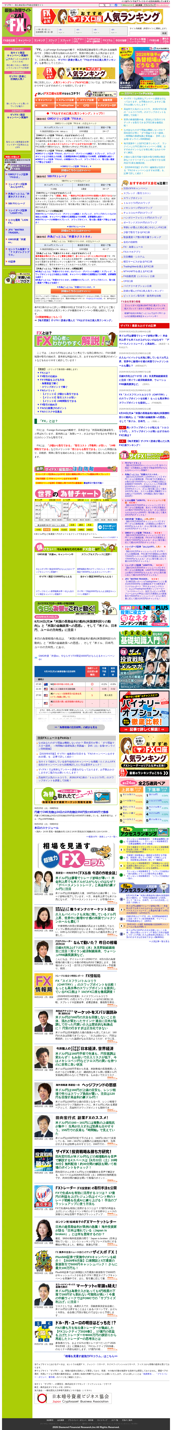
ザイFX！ (135, 1424)
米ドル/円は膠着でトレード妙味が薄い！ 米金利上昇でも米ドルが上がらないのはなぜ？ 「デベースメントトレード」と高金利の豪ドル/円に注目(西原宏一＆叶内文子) (147, 909)
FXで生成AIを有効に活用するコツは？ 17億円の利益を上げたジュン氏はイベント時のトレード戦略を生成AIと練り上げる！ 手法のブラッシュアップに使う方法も (86, 1198)
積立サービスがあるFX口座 (137, 261)
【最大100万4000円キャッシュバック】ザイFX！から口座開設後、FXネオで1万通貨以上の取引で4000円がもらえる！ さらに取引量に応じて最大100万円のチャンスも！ (145, 538)
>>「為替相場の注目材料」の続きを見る (76, 727)
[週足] (81, 524)
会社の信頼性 (130, 242)
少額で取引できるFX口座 (136, 232)
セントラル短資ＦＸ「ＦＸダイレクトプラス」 (18, 252)
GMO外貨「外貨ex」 (17, 241)
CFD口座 (128, 281)
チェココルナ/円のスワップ (137, 212)
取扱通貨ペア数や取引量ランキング (142, 237)
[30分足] (72, 529)
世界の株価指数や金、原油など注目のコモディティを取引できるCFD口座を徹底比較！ (144, 122)
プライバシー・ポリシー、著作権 (80, 1420)
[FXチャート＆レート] (107, 526)
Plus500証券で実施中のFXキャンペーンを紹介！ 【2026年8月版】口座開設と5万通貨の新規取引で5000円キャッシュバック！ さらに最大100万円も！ (86, 1262)
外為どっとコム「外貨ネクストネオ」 (18, 195)
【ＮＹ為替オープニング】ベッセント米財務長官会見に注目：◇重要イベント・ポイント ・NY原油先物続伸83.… (147, 849)
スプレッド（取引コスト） (137, 193)
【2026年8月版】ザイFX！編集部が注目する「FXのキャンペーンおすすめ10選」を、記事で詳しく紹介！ (76, 755)
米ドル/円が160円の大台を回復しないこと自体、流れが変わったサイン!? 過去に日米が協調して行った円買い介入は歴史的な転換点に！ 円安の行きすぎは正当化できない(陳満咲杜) (147, 933)
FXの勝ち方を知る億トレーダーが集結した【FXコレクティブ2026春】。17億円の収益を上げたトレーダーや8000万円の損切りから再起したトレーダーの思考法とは (86, 1333)
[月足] (90, 524)
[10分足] (55, 529)
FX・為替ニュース (133, 247)
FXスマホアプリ (132, 251)
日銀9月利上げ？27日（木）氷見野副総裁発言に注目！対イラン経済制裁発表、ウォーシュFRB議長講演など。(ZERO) (147, 918)
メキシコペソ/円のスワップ (137, 207)
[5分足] (47, 529)
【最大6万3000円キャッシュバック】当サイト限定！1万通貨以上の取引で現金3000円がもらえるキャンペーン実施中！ (146, 466)
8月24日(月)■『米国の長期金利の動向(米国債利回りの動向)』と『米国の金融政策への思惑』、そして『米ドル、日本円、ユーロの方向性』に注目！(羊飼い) (147, 899)
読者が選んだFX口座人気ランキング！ (143, 291)
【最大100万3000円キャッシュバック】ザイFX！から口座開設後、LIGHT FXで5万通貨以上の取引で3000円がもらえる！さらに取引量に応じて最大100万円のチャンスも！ (145, 570)
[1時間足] (81, 529)
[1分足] (38, 529)
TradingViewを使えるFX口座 (138, 266)
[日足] (72, 524)
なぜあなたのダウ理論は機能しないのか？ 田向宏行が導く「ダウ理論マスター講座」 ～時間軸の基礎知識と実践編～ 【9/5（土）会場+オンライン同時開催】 (76, 745)
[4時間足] (90, 529)
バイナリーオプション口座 (137, 286)
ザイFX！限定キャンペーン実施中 (17, 116)
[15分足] (64, 529)
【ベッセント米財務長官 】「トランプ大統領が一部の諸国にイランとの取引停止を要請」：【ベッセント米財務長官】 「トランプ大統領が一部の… (147, 875)
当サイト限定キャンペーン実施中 (17, 54)
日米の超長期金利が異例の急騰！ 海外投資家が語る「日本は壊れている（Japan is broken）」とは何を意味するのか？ (86, 1230)
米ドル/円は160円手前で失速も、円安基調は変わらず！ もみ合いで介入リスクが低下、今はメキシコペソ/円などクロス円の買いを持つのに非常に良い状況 (86, 1059)
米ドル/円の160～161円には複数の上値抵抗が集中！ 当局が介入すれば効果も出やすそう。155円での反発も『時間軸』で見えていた (85, 1128)
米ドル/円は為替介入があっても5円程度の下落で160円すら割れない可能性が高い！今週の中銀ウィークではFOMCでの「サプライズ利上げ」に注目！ (85, 1296)
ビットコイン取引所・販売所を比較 (142, 295)
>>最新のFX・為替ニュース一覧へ (101, 836)
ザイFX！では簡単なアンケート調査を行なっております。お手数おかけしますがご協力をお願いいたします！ (76, 771)
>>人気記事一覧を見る (159, 941)
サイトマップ (102, 1420)
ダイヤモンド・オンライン (70, 1424)
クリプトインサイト (121, 1424)
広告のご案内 (127, 1420)
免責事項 (50, 1420)
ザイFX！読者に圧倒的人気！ (17, 77)
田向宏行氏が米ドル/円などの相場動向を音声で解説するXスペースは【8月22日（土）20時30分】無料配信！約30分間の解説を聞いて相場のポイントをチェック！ (86, 1162)
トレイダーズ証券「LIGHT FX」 (17, 212)
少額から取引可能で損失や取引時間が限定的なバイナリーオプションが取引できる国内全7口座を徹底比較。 (144, 160)
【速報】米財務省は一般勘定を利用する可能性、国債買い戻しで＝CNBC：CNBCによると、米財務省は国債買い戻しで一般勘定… (146, 857)
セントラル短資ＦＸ (110, 537)
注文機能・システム (134, 256)
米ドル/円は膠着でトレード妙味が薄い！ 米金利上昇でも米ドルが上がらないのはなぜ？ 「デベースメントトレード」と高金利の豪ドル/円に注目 (85, 883)
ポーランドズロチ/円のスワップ (140, 222)
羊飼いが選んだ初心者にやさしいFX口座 (144, 227)
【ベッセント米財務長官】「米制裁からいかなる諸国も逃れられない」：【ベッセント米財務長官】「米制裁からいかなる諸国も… (147, 865)
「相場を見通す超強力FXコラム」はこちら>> (89, 1356)
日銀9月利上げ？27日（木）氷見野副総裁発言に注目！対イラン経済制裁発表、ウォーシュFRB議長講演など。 (85, 951)
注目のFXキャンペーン (135, 188)
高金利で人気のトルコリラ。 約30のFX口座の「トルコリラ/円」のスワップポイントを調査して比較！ (76, 779)
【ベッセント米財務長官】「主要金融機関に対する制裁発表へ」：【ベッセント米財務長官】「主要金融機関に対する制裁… (147, 841)
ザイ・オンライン (105, 1424)
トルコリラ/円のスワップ (136, 203)
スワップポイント (132, 198)
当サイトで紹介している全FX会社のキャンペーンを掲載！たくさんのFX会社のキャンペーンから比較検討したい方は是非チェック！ (76, 763)
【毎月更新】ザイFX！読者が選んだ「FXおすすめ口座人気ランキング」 (75, 320)
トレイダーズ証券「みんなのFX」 (17, 185)
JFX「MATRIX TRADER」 (16, 231)
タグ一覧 (114, 1420)
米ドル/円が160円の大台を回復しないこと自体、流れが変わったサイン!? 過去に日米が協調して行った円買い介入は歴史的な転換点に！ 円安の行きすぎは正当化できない (86, 1023)
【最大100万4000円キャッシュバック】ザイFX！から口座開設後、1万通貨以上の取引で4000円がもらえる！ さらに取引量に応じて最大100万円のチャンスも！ (145, 524)
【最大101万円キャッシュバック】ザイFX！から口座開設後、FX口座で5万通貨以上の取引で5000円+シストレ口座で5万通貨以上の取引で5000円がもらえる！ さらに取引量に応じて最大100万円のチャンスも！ (146, 553)
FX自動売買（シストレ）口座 (139, 276)
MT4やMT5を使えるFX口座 (138, 271)
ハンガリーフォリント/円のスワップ (142, 217)
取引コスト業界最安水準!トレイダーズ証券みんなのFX (17, 145)
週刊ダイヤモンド (89, 1424)
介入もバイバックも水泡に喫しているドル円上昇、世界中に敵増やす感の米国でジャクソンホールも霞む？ (85, 918)
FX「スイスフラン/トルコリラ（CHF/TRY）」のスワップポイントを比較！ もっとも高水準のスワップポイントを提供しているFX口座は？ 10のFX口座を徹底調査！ (86, 986)
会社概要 (60, 1420)
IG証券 (11, 261)
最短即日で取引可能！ (69, 483)
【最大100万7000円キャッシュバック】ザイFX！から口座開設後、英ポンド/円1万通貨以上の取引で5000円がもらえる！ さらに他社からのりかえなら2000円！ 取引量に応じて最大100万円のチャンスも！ (145, 507)
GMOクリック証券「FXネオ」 (18, 176)
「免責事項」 (147, 1374)
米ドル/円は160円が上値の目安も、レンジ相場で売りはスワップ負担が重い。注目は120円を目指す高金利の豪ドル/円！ (85, 1093)
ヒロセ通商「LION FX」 (18, 221)
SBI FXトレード (16, 203)
